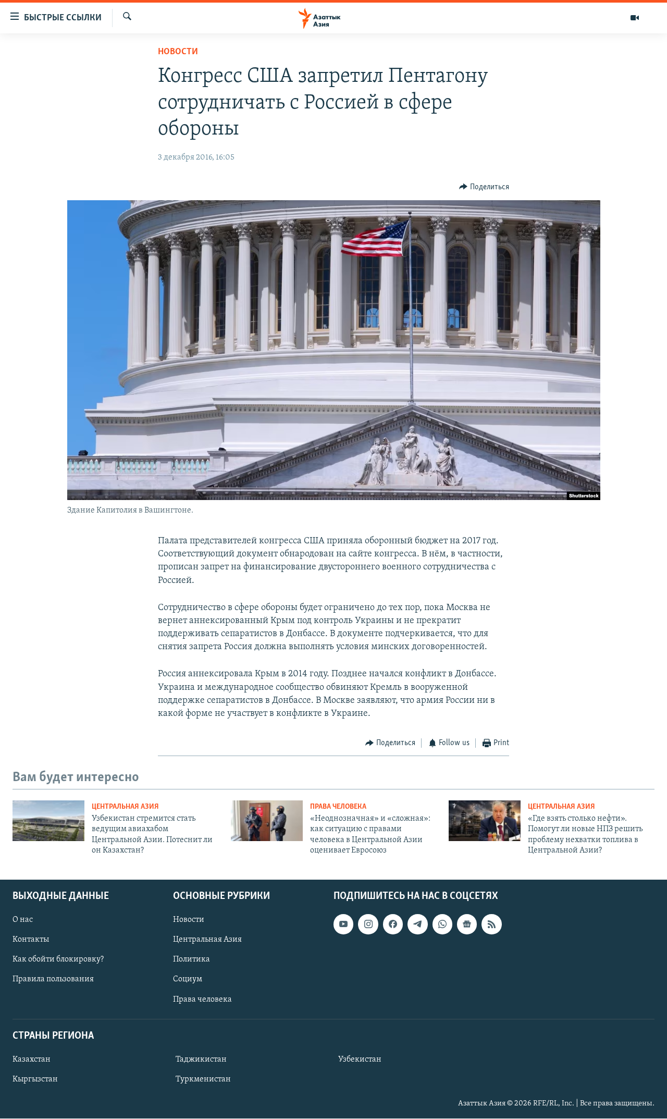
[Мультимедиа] (634, 17)
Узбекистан (359, 1059)
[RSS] (491, 924)
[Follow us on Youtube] (343, 924)
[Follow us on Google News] (467, 924)
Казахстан (32, 1059)
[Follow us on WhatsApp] (442, 924)
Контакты (31, 940)
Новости (178, 52)
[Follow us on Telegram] (417, 924)
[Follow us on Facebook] (393, 924)
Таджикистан (201, 1059)
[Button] (484, 187)
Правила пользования (53, 980)
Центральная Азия (125, 807)
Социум (187, 980)
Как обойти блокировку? (58, 960)
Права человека (338, 807)
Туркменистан (203, 1079)
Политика (191, 960)
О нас (23, 920)
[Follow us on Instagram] (368, 924)
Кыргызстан (35, 1079)
